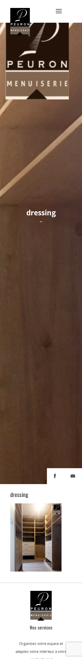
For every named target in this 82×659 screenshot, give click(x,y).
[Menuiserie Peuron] (22, 11)
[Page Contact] (73, 476)
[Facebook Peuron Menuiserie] (54, 476)
